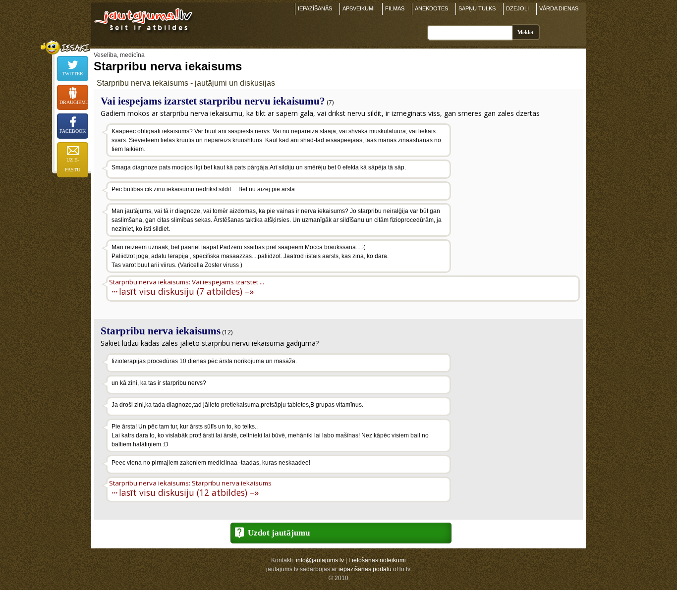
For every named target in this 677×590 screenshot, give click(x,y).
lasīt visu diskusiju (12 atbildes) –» (189, 492)
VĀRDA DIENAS (558, 8)
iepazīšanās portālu (365, 569)
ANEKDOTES (431, 8)
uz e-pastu (72, 164)
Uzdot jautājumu (279, 532)
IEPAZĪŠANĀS (315, 8)
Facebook (72, 131)
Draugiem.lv (73, 102)
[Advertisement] (516, 187)
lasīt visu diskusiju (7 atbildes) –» (186, 291)
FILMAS (394, 8)
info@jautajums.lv (320, 560)
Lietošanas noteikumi (377, 560)
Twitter (72, 73)
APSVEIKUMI (358, 8)
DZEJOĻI (517, 8)
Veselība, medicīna (119, 55)
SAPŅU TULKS (477, 8)
